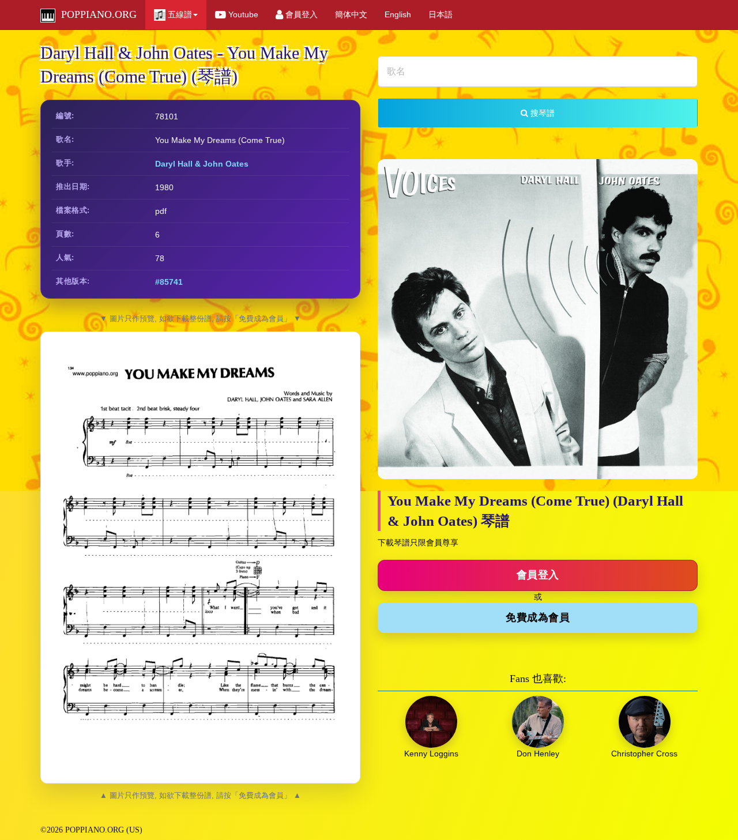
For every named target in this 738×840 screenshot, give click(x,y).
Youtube (242, 14)
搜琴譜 (541, 113)
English (398, 14)
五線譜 (178, 14)
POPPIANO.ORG (96, 14)
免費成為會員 (538, 617)
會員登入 (300, 14)
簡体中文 (351, 14)
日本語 (440, 14)
